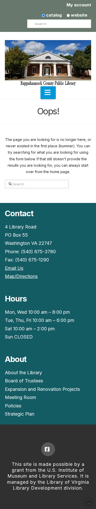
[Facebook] (48, 449)
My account (79, 4)
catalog (53, 15)
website (78, 15)
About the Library (23, 372)
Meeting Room (20, 397)
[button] (48, 92)
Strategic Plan (19, 414)
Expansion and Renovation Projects (42, 389)
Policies (13, 405)
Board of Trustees (24, 380)
